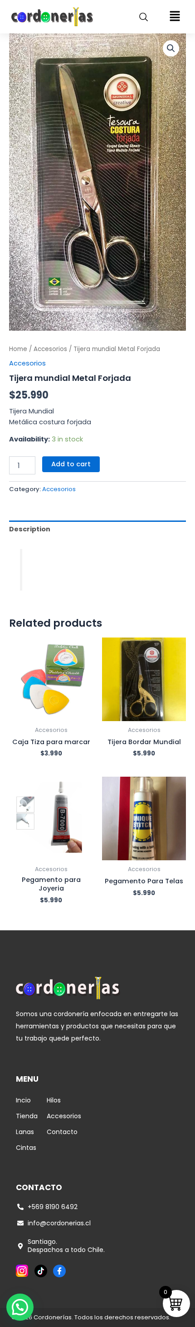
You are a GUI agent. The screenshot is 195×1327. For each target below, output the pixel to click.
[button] (175, 17)
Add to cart (71, 464)
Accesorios (50, 349)
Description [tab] (29, 529)
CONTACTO (39, 1187)
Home (18, 349)
